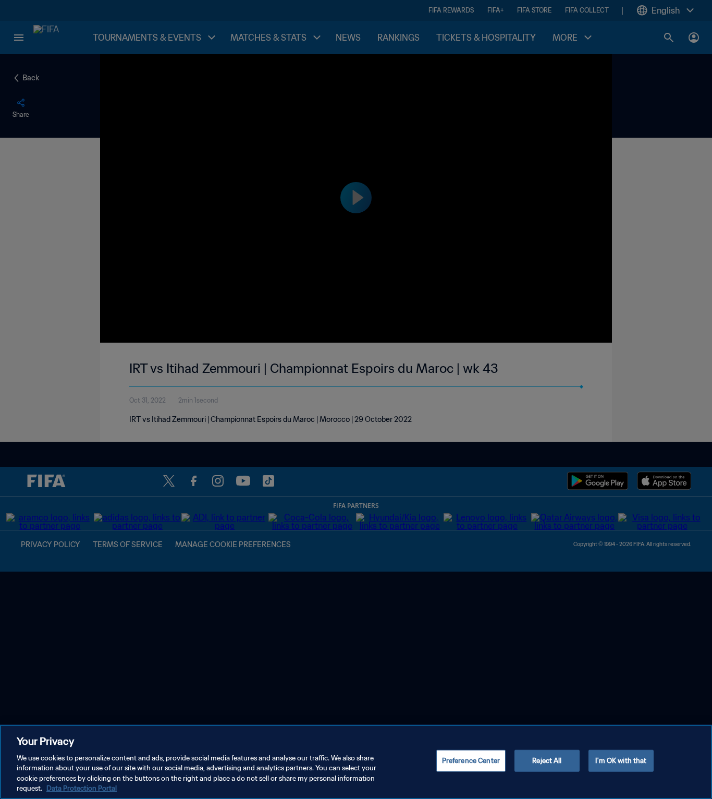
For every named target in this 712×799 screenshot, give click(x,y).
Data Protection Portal (81, 788)
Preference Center (471, 760)
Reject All (546, 760)
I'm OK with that (620, 760)
